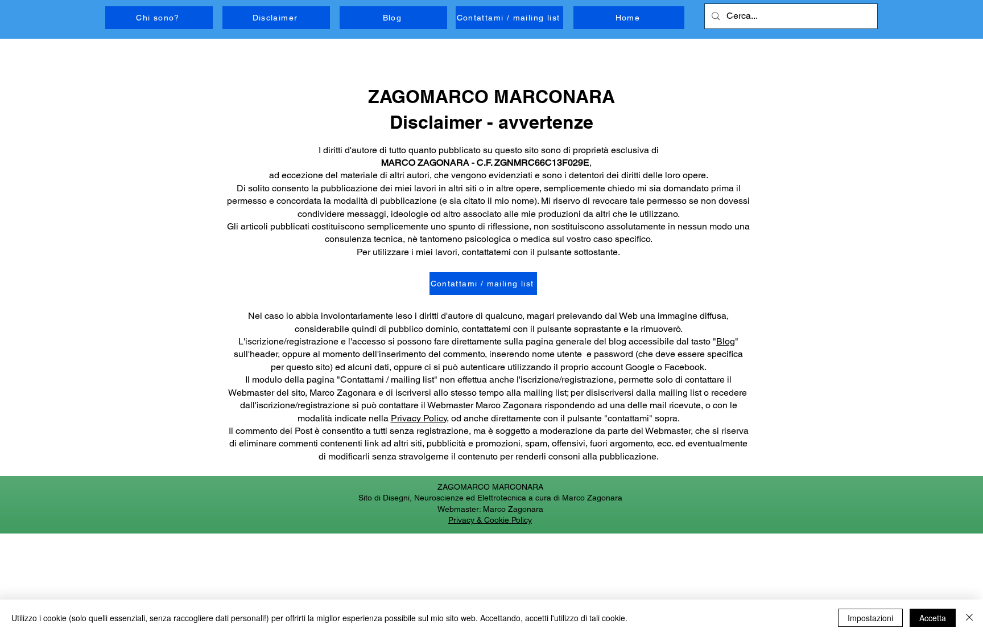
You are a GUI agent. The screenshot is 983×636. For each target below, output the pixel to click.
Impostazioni (870, 617)
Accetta (932, 617)
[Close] (969, 618)
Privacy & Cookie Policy (490, 519)
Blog (725, 341)
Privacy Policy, (420, 418)
